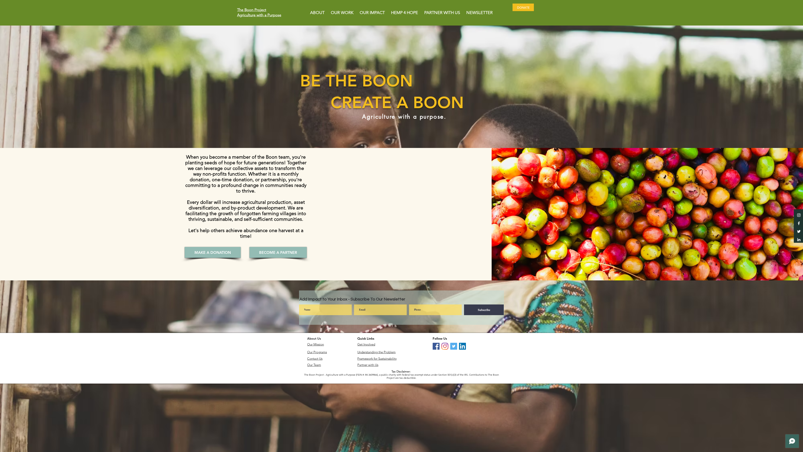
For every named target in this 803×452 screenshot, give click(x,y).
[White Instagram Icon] (799, 215)
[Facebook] (436, 346)
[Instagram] (444, 346)
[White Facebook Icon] (799, 223)
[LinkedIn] (799, 239)
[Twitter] (799, 231)
